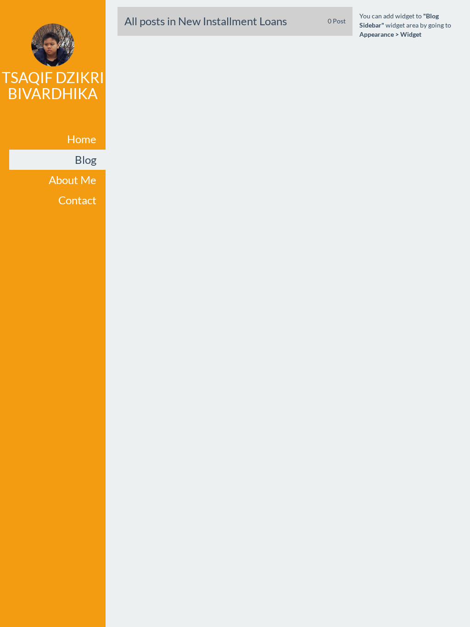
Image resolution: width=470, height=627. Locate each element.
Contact (77, 200)
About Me (72, 179)
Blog (85, 159)
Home (81, 139)
